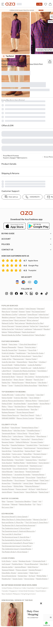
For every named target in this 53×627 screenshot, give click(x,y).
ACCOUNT (6, 239)
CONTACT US (7, 250)
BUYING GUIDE (7, 233)
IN (51, 617)
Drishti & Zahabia (10, 60)
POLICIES (5, 244)
